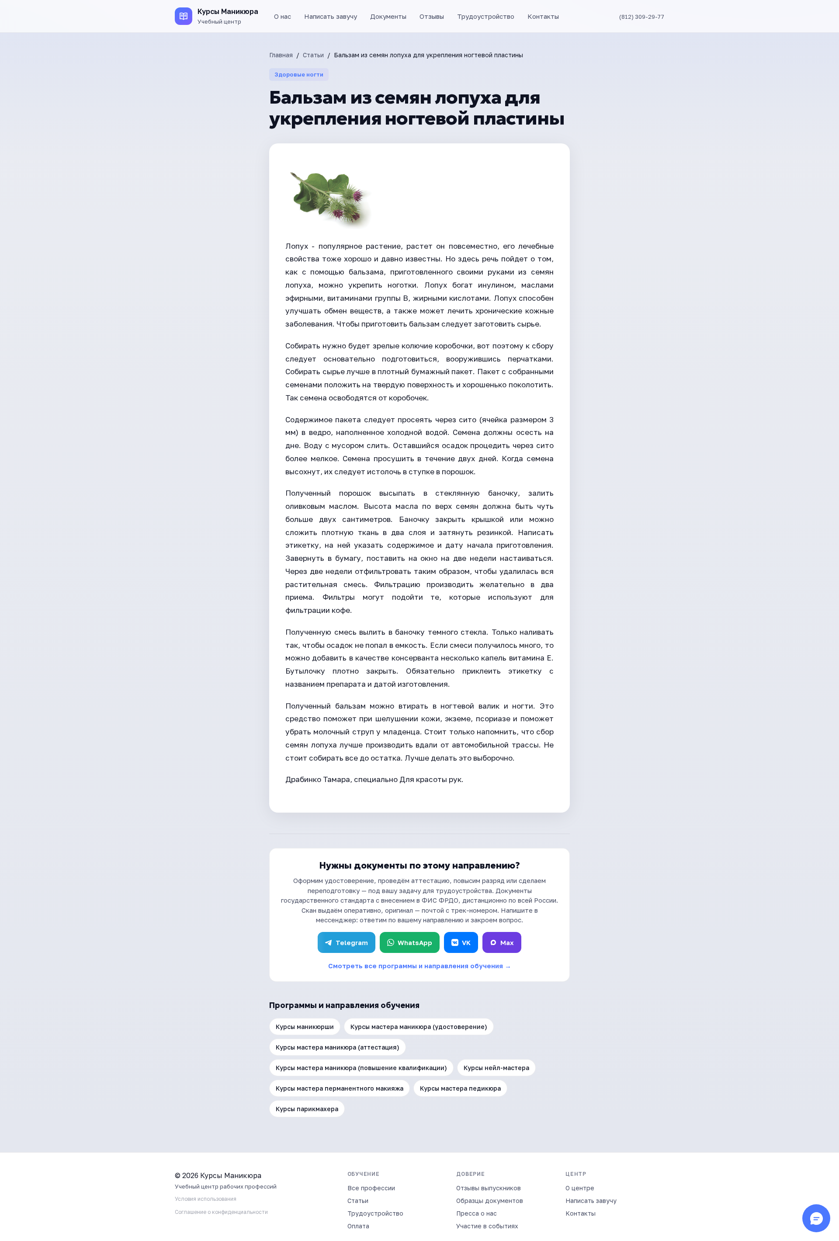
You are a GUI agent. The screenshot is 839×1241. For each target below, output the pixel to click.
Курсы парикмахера (307, 1108)
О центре (579, 1188)
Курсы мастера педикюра (460, 1088)
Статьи (313, 55)
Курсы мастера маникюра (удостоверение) (418, 1026)
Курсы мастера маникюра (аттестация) (337, 1047)
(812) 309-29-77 (641, 16)
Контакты (543, 16)
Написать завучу (330, 16)
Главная (281, 55)
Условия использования (205, 1199)
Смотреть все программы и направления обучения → (419, 966)
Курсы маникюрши (305, 1026)
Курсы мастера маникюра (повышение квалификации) (361, 1067)
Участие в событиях (487, 1226)
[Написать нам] (816, 1218)
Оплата (358, 1226)
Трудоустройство (485, 16)
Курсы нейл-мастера (496, 1067)
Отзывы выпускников (488, 1188)
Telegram (352, 942)
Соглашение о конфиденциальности (221, 1212)
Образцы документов (489, 1200)
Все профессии (371, 1188)
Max (507, 942)
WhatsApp (415, 942)
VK (466, 942)
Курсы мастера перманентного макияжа (339, 1088)
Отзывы (432, 16)
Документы (388, 16)
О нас (282, 16)
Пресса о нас (476, 1213)
